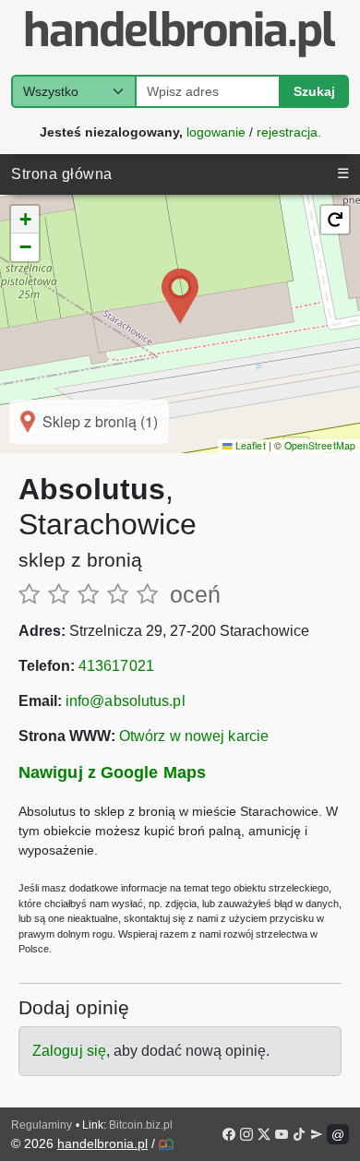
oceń (195, 594)
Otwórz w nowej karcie (194, 736)
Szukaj (314, 91)
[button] (180, 296)
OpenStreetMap (319, 445)
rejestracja (287, 131)
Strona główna (62, 174)
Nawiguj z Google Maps (112, 772)
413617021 (116, 666)
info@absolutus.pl (126, 701)
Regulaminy (41, 1125)
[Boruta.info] (166, 1144)
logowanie (216, 131)
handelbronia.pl (102, 1143)
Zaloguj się (69, 1051)
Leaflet (249, 445)
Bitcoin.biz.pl (141, 1125)
